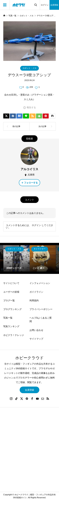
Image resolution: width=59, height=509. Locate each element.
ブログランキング (12, 309)
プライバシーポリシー (41, 309)
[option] (16, 258)
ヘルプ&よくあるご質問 (41, 319)
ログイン (45, 5)
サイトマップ (36, 338)
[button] (28, 58)
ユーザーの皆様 (11, 292)
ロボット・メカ (29, 68)
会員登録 (54, 5)
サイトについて (11, 283)
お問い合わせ (36, 330)
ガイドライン (36, 292)
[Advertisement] (29, 451)
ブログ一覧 (9, 300)
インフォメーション (40, 283)
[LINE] (26, 116)
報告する (31, 107)
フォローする (31, 182)
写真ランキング (11, 326)
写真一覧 (7, 317)
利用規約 (34, 300)
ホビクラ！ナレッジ (13, 335)
